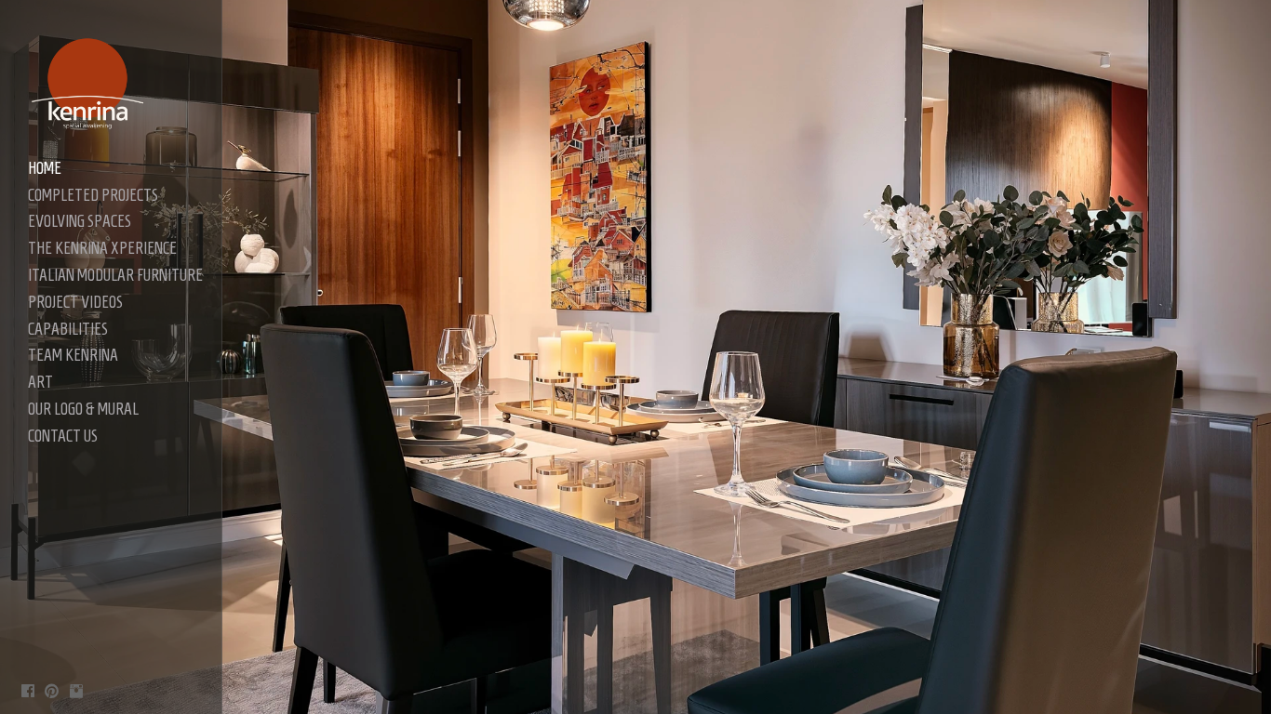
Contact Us (63, 436)
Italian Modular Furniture (115, 275)
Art (40, 382)
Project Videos (75, 302)
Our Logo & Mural (83, 409)
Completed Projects (93, 195)
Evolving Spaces (79, 221)
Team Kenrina (73, 355)
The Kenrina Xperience (102, 248)
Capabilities (68, 329)
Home (44, 168)
